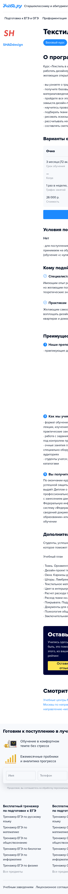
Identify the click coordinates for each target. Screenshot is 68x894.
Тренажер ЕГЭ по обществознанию (15, 840)
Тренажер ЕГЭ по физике (20, 865)
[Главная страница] (12, 6)
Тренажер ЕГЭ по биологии (22, 849)
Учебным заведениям (18, 887)
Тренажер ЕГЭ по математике (15, 830)
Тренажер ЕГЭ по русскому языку (22, 819)
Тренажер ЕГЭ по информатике (15, 857)
